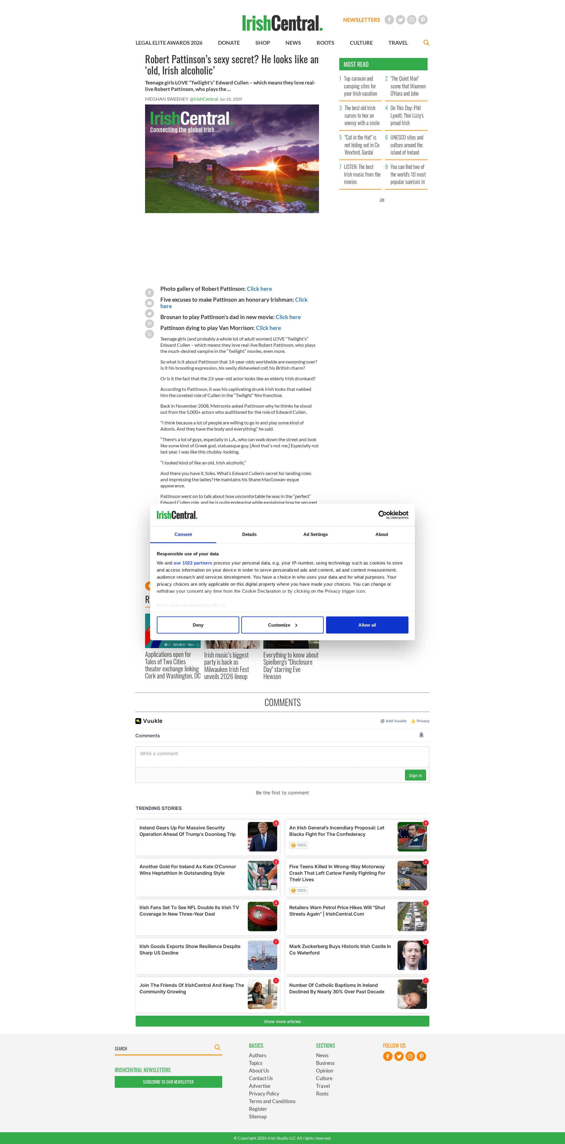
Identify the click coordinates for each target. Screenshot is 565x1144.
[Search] (426, 43)
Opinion (324, 1070)
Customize (279, 624)
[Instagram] (411, 19)
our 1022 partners (193, 562)
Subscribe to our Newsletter (168, 1082)
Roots (322, 1093)
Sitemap (258, 1116)
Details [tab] (249, 534)
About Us (259, 1070)
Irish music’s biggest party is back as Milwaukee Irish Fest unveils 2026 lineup (226, 665)
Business (325, 1063)
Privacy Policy (264, 1093)
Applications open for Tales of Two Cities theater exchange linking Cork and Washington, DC (173, 664)
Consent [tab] (183, 534)
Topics (255, 1063)
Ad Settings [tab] (315, 534)
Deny (198, 624)
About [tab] (381, 534)
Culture (324, 1078)
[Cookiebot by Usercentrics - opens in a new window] (382, 515)
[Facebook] (389, 19)
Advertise (259, 1086)
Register (258, 1109)
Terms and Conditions (272, 1101)
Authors (257, 1055)
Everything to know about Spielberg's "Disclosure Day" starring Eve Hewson (290, 665)
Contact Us (261, 1078)
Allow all (367, 624)
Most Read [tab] (356, 64)
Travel (323, 1086)
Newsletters (361, 19)
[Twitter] (400, 19)
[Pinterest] (423, 19)
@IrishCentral (204, 99)
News (322, 1055)
